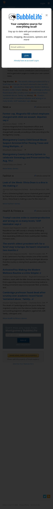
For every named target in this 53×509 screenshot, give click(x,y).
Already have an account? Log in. (26, 60)
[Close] (47, 15)
